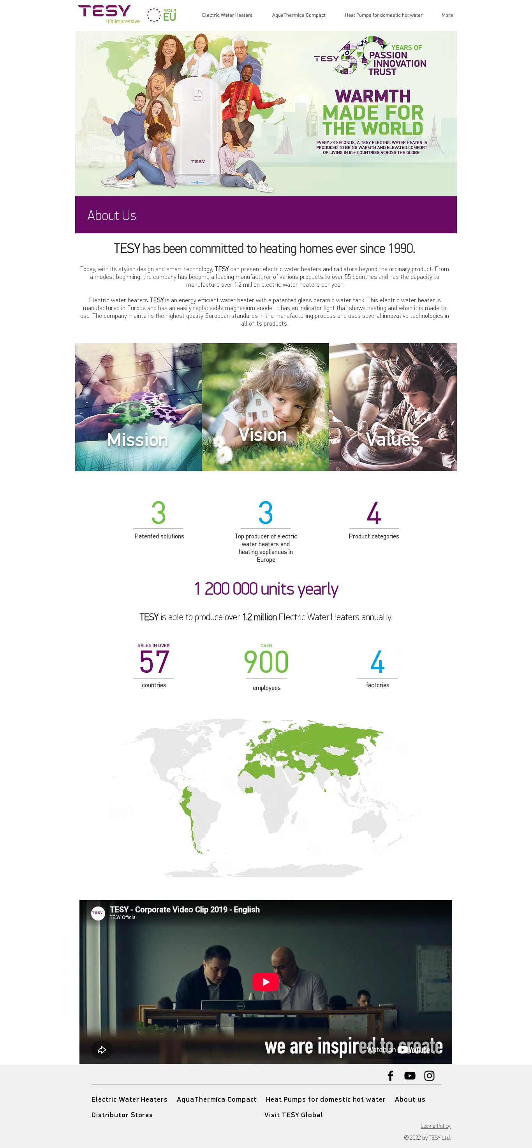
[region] (139, 408)
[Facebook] (390, 1076)
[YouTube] (410, 1076)
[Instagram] (429, 1076)
